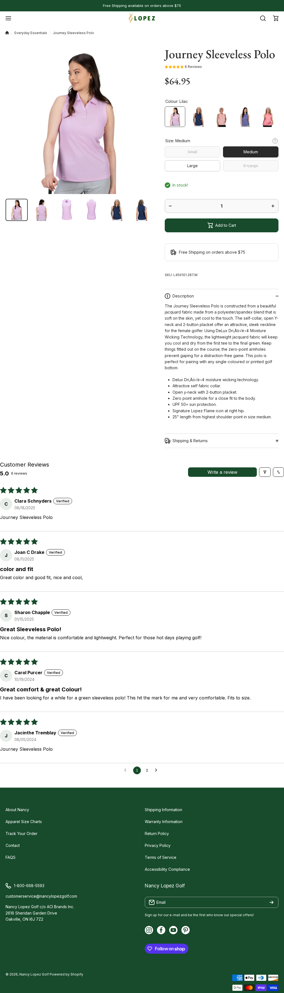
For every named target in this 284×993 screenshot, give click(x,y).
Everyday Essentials (30, 33)
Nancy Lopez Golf (34, 974)
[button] (275, 18)
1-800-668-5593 (29, 885)
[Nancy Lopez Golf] (142, 18)
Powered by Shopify (66, 974)
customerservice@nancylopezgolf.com (41, 896)
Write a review (222, 472)
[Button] (275, 141)
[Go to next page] (157, 770)
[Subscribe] (271, 902)
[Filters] (265, 472)
